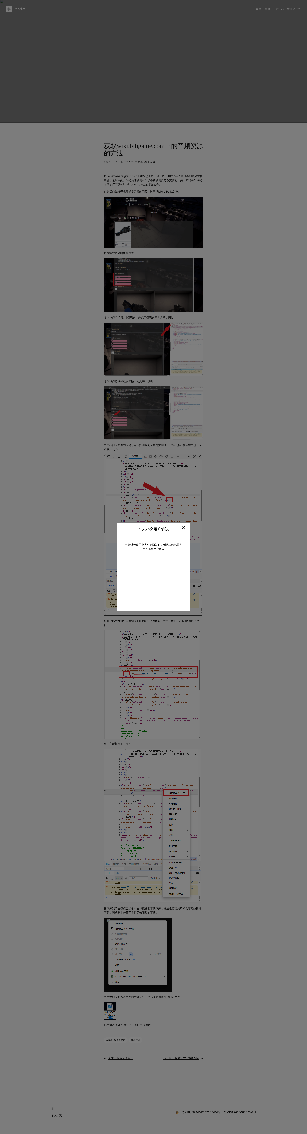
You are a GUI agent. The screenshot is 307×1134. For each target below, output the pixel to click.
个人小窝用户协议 (153, 548)
